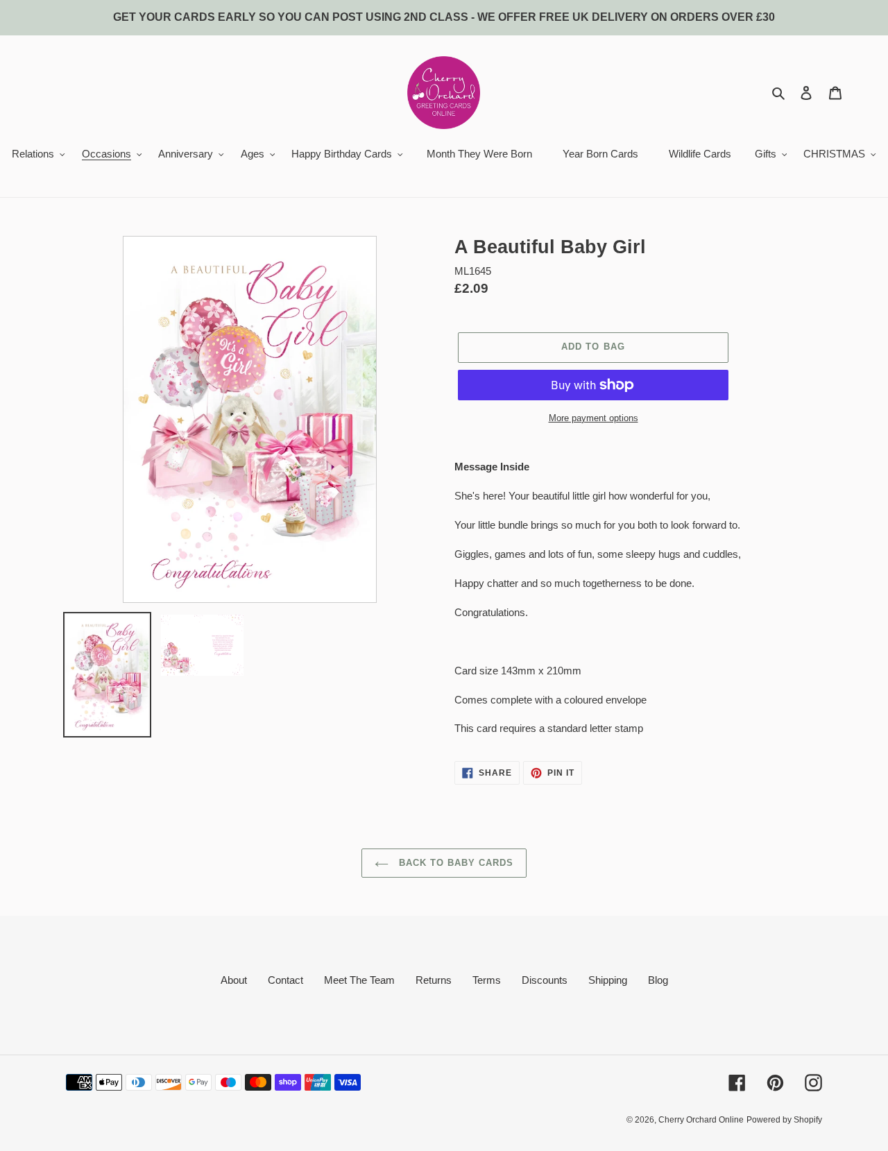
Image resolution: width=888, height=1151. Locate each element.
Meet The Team (359, 980)
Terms (486, 980)
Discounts (544, 980)
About (234, 980)
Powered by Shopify (784, 1120)
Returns (434, 980)
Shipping (607, 980)
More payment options (593, 418)
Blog (658, 980)
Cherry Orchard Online (701, 1120)
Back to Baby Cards (454, 863)
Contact (285, 980)
